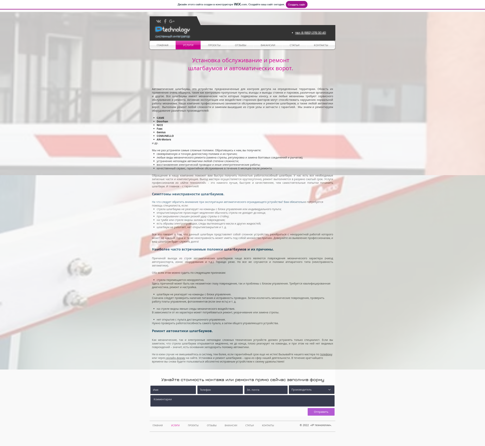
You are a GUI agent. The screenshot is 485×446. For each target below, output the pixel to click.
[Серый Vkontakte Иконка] (158, 21)
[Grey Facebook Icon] (165, 21)
